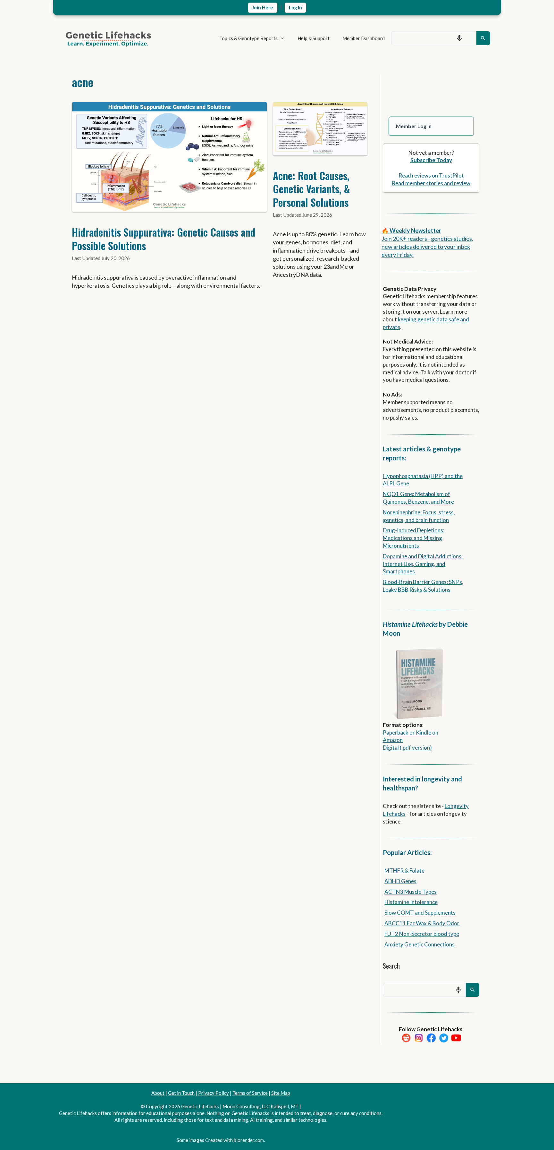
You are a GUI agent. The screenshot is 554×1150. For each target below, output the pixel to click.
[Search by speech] (459, 38)
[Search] (483, 38)
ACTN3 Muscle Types (410, 891)
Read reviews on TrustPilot (431, 175)
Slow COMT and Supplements (420, 912)
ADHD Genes (400, 881)
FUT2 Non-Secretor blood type (421, 933)
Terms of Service (250, 1093)
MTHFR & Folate (404, 870)
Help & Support (314, 38)
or (412, 732)
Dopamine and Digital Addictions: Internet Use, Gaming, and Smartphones (423, 564)
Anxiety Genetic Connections (419, 944)
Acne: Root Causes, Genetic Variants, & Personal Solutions (311, 189)
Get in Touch (181, 1093)
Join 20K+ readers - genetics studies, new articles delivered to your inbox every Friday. (427, 246)
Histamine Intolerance (411, 902)
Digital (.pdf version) (407, 747)
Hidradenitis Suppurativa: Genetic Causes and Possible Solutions (163, 238)
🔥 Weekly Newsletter (411, 230)
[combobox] (433, 38)
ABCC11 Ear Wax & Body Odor (421, 923)
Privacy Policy (213, 1093)
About (157, 1093)
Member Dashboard (363, 38)
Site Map (280, 1093)
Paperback (395, 732)
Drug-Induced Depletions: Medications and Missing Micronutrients (413, 538)
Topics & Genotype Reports (248, 38)
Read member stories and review (431, 183)
